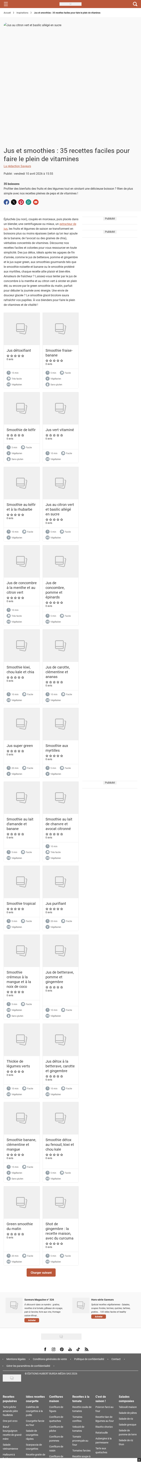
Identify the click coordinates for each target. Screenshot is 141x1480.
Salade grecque (127, 1424)
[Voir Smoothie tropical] (22, 882)
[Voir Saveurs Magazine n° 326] (14, 1305)
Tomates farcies (81, 1450)
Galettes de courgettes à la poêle (34, 1411)
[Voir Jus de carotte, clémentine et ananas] (61, 646)
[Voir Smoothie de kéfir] (22, 408)
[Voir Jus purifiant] (61, 882)
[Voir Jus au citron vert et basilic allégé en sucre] (61, 483)
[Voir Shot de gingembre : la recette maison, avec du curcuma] (61, 1202)
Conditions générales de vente (50, 1359)
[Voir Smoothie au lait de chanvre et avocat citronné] (61, 798)
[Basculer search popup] (135, 4)
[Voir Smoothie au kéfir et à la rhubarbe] (22, 483)
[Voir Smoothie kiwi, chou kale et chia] (22, 646)
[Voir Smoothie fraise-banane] (61, 329)
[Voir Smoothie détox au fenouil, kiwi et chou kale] (61, 1118)
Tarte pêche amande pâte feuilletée (10, 1411)
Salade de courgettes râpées (32, 1434)
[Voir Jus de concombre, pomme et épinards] (61, 561)
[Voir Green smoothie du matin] (22, 1202)
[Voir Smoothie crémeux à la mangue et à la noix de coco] (22, 951)
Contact (116, 1359)
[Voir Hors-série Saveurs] (80, 1305)
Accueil (7, 12)
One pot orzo (10, 1421)
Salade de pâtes (128, 1413)
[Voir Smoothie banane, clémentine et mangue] (22, 1118)
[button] (41, 1272)
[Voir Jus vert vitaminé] (61, 408)
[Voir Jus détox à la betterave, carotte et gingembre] (61, 1040)
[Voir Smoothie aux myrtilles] (61, 724)
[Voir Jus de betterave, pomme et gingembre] (61, 951)
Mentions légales (16, 1359)
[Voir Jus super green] (22, 724)
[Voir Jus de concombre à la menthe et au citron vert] (22, 561)
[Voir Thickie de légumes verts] (22, 1040)
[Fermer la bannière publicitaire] (138, 1462)
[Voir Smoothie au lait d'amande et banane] (22, 798)
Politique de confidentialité (89, 1359)
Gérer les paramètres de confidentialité (28, 1366)
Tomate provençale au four (80, 1440)
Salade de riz (126, 1418)
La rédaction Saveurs (17, 166)
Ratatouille (101, 1432)
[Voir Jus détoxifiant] (22, 329)
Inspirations (22, 12)
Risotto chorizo (104, 1426)
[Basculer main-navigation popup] (6, 4)
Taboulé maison (128, 1407)
